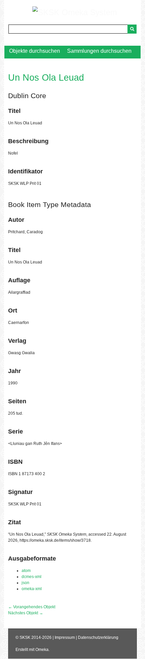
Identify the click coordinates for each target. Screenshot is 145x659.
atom (26, 570)
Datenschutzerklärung (98, 637)
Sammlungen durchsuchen (99, 51)
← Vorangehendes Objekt (31, 607)
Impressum (65, 637)
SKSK (25, 637)
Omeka (42, 649)
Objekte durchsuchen (34, 51)
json (25, 582)
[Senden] (132, 29)
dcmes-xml (31, 576)
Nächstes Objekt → (25, 613)
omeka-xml (32, 588)
